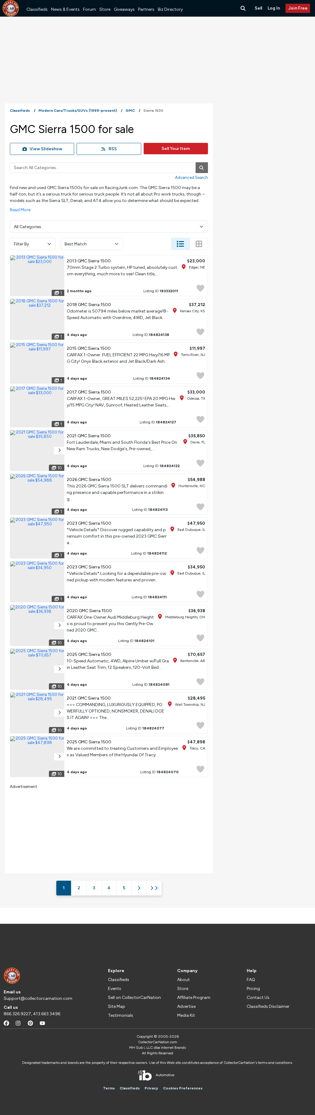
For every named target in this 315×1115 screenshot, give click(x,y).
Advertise (186, 1006)
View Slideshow (46, 148)
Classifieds (37, 9)
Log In (274, 8)
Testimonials (120, 1015)
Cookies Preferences (182, 1088)
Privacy (151, 1088)
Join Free (298, 8)
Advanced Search (191, 177)
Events (114, 988)
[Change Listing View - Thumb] (198, 244)
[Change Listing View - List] (180, 244)
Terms (109, 1088)
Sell (258, 8)
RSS (113, 148)
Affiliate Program (193, 997)
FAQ (251, 979)
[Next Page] (139, 888)
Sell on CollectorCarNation (134, 997)
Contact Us (258, 997)
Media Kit (186, 1015)
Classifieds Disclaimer (268, 1006)
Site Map (116, 1006)
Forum (89, 9)
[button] (59, 450)
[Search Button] (243, 8)
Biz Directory (170, 9)
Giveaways (124, 9)
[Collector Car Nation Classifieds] (10, 8)
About (183, 979)
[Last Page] (154, 888)
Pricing (253, 988)
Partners (146, 9)
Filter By (21, 244)
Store (104, 9)
